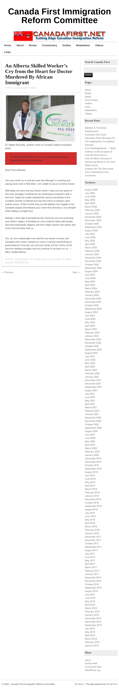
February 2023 (92, 332)
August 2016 (91, 591)
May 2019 (90, 482)
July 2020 (90, 434)
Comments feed (93, 666)
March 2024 (91, 288)
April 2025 (90, 244)
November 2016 (93, 580)
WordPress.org (92, 670)
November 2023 (93, 301)
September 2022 (93, 349)
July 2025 (90, 233)
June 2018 (90, 516)
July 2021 (90, 393)
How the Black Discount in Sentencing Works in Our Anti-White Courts (100, 162)
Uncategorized (20, 258)
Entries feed (91, 663)
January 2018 (92, 533)
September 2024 (93, 267)
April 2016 (90, 604)
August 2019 (91, 472)
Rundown (79, 684)
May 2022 (90, 363)
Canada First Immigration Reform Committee (59, 16)
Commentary (49, 45)
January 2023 (92, 335)
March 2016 (91, 608)
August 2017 (91, 550)
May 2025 (90, 240)
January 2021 (92, 414)
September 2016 (93, 587)
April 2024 (90, 284)
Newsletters (83, 45)
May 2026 (90, 199)
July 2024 (90, 274)
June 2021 (90, 397)
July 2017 (90, 553)
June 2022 (90, 359)
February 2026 (92, 210)
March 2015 (91, 638)
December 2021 (93, 380)
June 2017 (90, 557)
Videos (99, 45)
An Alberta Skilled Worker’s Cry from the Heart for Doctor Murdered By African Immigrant (38, 74)
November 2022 (93, 342)
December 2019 (93, 458)
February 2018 (92, 529)
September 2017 (93, 546)
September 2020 (93, 427)
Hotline (66, 45)
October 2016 (92, 584)
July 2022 (90, 356)
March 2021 (91, 407)
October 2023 (92, 305)
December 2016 (93, 577)
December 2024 (93, 257)
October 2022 (92, 346)
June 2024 (90, 278)
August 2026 (91, 189)
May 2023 (90, 322)
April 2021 (90, 403)
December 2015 (93, 618)
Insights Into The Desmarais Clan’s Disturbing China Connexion (99, 172)
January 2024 (92, 295)
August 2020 (91, 431)
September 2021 (93, 386)
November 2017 (93, 540)
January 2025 (92, 254)
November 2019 (93, 461)
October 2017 (92, 543)
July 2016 (90, 594)
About (20, 45)
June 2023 (90, 318)
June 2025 (90, 237)
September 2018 (93, 506)
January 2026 (92, 213)
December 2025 (93, 216)
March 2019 (91, 489)
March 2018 (91, 526)
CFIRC (34, 87)
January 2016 (92, 614)
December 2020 (93, 417)
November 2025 (93, 220)
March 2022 (91, 369)
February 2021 (92, 410)
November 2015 (93, 621)
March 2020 (91, 448)
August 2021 (91, 390)
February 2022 (92, 373)
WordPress (111, 684)
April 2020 (90, 444)
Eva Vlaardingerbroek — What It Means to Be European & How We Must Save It (100, 151)
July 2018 (90, 512)
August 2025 (91, 230)
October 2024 (92, 264)
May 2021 (90, 400)
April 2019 (90, 485)
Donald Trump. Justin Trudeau (48, 258)
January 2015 (92, 645)
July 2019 (90, 475)
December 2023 (93, 298)
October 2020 (92, 424)
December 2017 (93, 536)
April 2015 (90, 635)
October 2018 (92, 502)
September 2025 (93, 227)
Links (7, 52)
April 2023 (90, 325)
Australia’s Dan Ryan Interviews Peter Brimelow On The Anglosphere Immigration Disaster (100, 139)
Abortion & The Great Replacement (95, 129)
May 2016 (90, 601)
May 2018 (90, 519)
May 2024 (90, 281)
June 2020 (90, 437)
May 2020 (90, 441)
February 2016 (92, 611)
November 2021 (93, 383)
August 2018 (91, 509)
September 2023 (93, 308)
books (88, 96)
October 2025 (92, 223)
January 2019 (92, 495)
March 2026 (91, 206)
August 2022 (91, 352)
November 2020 (93, 420)
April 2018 (90, 523)
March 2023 (91, 329)
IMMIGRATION (21, 262)
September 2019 (93, 468)
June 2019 (90, 478)
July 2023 (90, 315)
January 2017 (92, 574)
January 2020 (92, 455)
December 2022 (93, 339)
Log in (88, 659)
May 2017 (90, 560)
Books (33, 45)
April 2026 (90, 203)
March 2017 (91, 567)
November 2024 (93, 261)
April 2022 (90, 366)
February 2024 (92, 291)
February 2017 (92, 570)
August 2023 (91, 312)
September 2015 (93, 625)
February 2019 (92, 492)
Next (76, 272)
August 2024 (91, 271)
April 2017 (90, 563)
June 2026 (90, 196)
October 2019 (92, 465)
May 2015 (90, 631)
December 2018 (93, 499)
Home (7, 45)
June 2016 (90, 597)
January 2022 (92, 376)
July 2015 (90, 628)
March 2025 (91, 247)
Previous (7, 272)
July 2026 (90, 193)
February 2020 (92, 451)
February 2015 (92, 642)
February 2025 (92, 250)
